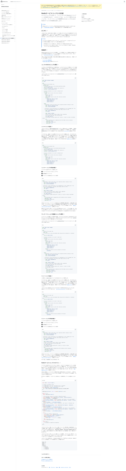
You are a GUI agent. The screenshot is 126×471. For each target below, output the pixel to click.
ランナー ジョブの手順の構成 (48, 318)
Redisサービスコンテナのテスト (50, 362)
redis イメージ (69, 138)
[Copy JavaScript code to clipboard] (75, 380)
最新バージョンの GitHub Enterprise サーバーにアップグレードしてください (74, 6)
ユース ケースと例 (50, 10)
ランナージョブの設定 (46, 276)
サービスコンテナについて (48, 54)
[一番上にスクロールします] (124, 469)
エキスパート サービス (64, 467)
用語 (49, 467)
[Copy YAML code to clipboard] (75, 78)
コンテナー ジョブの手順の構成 (48, 167)
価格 (59, 467)
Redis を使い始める (46, 61)
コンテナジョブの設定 (46, 126)
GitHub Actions (5, 6)
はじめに (43, 30)
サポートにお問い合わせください (47, 460)
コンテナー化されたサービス (58, 10)
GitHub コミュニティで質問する (47, 459)
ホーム (3, 4)
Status (57, 467)
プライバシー (53, 467)
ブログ (70, 467)
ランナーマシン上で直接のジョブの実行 (52, 214)
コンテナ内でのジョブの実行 (49, 64)
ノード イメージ (66, 130)
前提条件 (43, 50)
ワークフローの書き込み (47, 60)
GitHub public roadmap (48, 27)
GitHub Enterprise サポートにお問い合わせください (51, 7)
